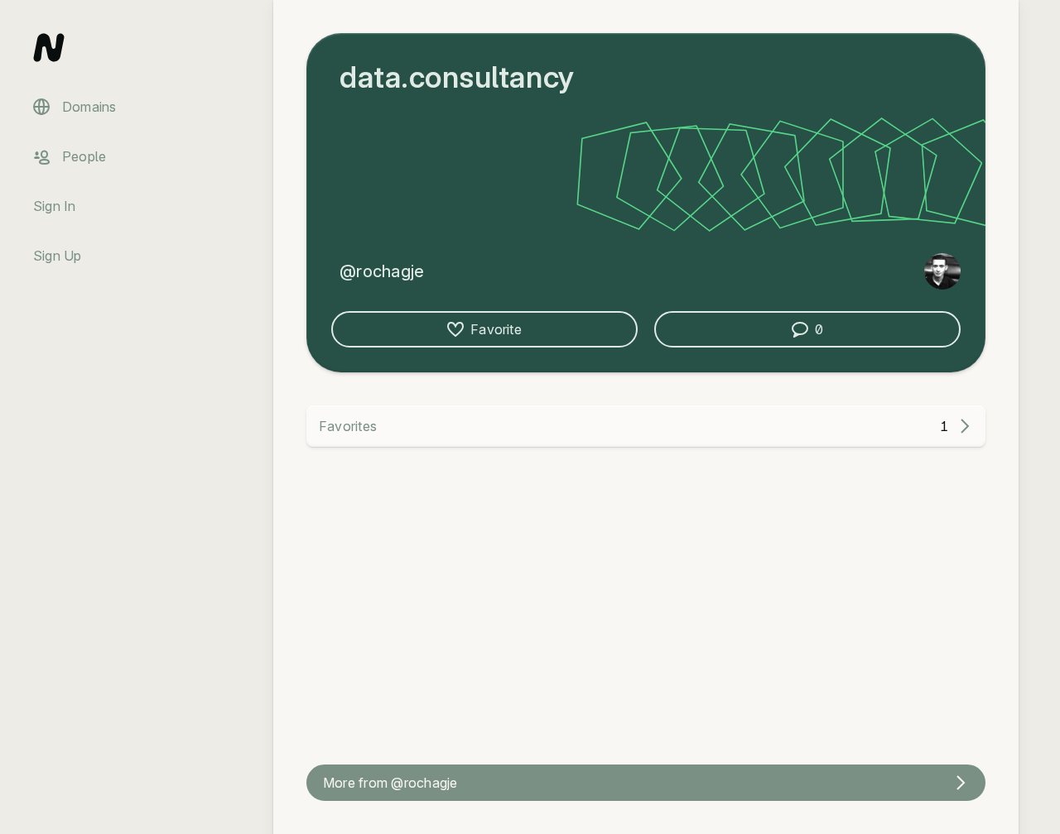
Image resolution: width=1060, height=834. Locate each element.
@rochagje (382, 271)
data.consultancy (457, 77)
